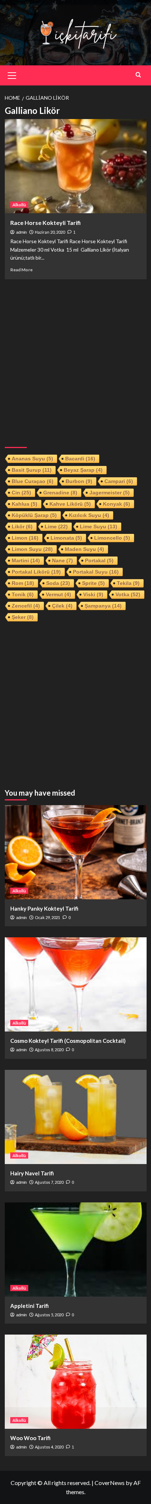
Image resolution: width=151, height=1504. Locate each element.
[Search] (138, 74)
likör (22, 526)
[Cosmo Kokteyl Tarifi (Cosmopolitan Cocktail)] (76, 984)
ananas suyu (32, 459)
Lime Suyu (98, 526)
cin (21, 492)
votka (127, 594)
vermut (58, 594)
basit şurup (32, 470)
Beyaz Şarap (83, 470)
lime (56, 526)
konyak (116, 504)
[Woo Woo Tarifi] (76, 1382)
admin (21, 232)
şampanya (103, 606)
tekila (128, 583)
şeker (23, 617)
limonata (66, 538)
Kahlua (24, 504)
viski (93, 594)
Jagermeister (109, 492)
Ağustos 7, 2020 (49, 1182)
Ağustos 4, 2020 (49, 1446)
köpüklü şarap (34, 515)
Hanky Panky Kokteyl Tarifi (44, 908)
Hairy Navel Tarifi (32, 1173)
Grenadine (60, 492)
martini (26, 560)
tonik (23, 594)
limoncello (112, 538)
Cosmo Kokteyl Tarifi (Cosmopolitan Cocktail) (68, 1040)
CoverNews (110, 1482)
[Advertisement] (75, 360)
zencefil (26, 606)
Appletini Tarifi (29, 1305)
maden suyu (84, 549)
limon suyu (32, 549)
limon (25, 538)
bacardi (80, 459)
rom (23, 583)
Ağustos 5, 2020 (49, 1314)
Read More (21, 269)
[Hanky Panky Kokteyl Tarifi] (76, 852)
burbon (79, 481)
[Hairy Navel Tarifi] (76, 1117)
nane (62, 560)
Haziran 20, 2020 (50, 232)
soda (58, 583)
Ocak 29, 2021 (47, 917)
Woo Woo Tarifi (30, 1438)
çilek (62, 606)
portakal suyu (96, 572)
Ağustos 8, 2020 (49, 1049)
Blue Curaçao (33, 481)
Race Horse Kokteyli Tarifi (45, 222)
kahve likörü (70, 504)
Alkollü (19, 204)
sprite (93, 583)
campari (118, 481)
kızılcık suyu (89, 515)
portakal (99, 560)
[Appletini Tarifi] (76, 1249)
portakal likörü (36, 572)
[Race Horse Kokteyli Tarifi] (76, 166)
